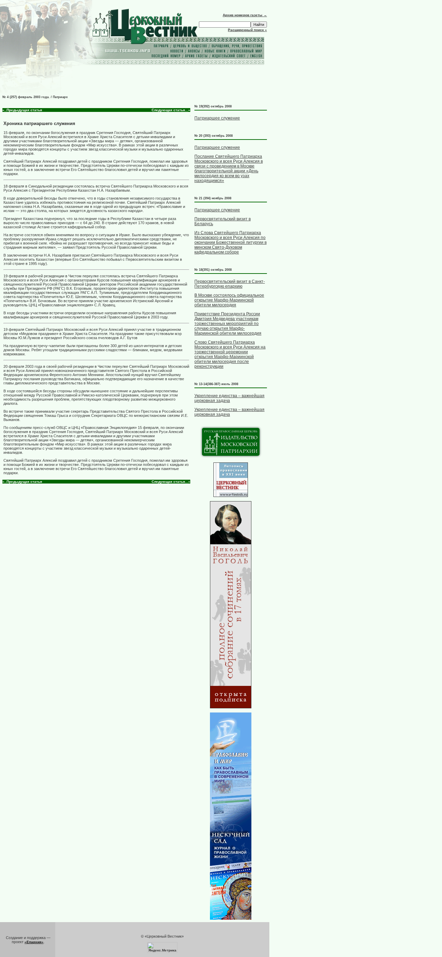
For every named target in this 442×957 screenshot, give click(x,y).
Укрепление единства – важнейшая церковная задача (229, 398)
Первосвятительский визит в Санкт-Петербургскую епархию (229, 284)
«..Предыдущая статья (22, 110)
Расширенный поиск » (247, 30)
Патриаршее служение (217, 118)
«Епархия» (34, 942)
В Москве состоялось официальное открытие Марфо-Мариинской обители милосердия (229, 300)
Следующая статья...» (171, 110)
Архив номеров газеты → (245, 15)
